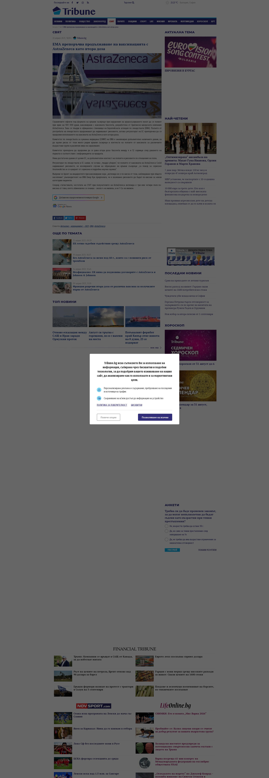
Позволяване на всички (155, 417)
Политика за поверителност (112, 404)
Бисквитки (136, 404)
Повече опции (108, 417)
